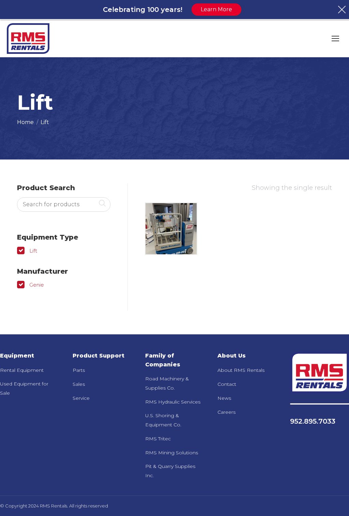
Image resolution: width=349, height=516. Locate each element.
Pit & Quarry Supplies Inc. (170, 471)
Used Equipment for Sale (24, 388)
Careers (226, 412)
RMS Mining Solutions (171, 453)
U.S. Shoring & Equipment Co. (163, 420)
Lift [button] (33, 250)
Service (81, 398)
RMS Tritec (158, 439)
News (224, 398)
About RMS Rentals (240, 370)
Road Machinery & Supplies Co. (167, 383)
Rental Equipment (22, 370)
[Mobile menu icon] (335, 38)
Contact (226, 384)
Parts (79, 370)
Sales (79, 384)
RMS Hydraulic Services (172, 402)
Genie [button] (36, 285)
